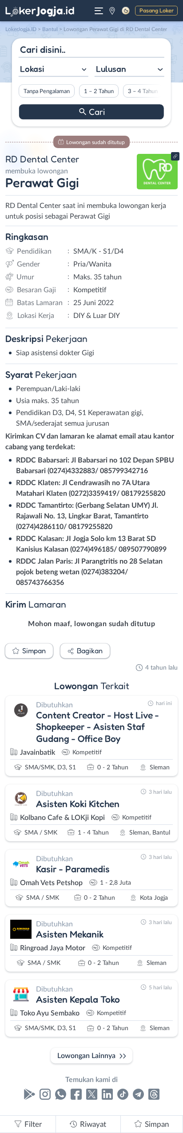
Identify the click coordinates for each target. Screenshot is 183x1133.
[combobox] (53, 70)
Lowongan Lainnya (86, 1055)
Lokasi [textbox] (32, 69)
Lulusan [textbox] (111, 69)
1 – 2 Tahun (99, 91)
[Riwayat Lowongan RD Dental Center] (157, 187)
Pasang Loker (156, 10)
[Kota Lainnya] (112, 10)
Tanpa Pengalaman (47, 91)
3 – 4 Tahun (143, 91)
